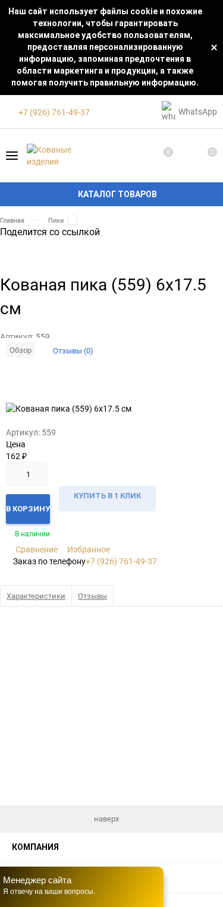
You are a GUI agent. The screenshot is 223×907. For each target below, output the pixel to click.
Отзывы (92, 595)
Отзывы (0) (73, 350)
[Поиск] (184, 155)
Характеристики (36, 595)
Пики (56, 220)
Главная (12, 220)
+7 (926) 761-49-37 (121, 561)
